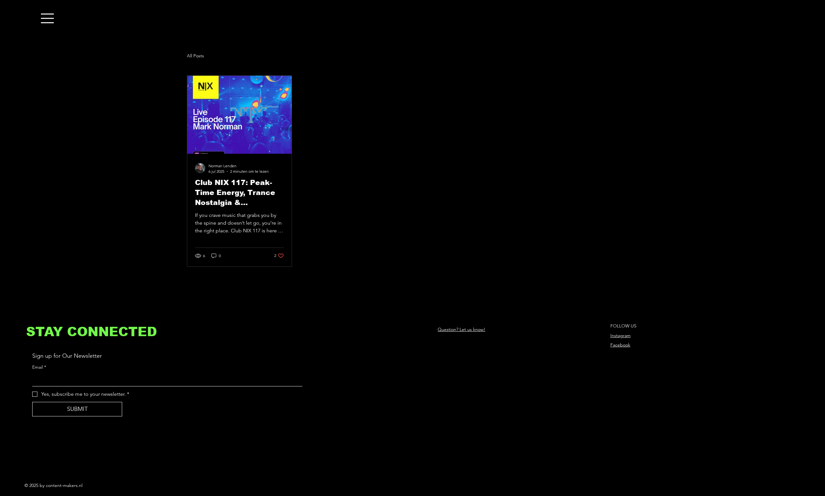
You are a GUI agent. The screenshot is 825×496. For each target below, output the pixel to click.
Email (39, 367)
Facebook (620, 345)
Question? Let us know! (461, 329)
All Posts (195, 56)
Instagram (620, 335)
